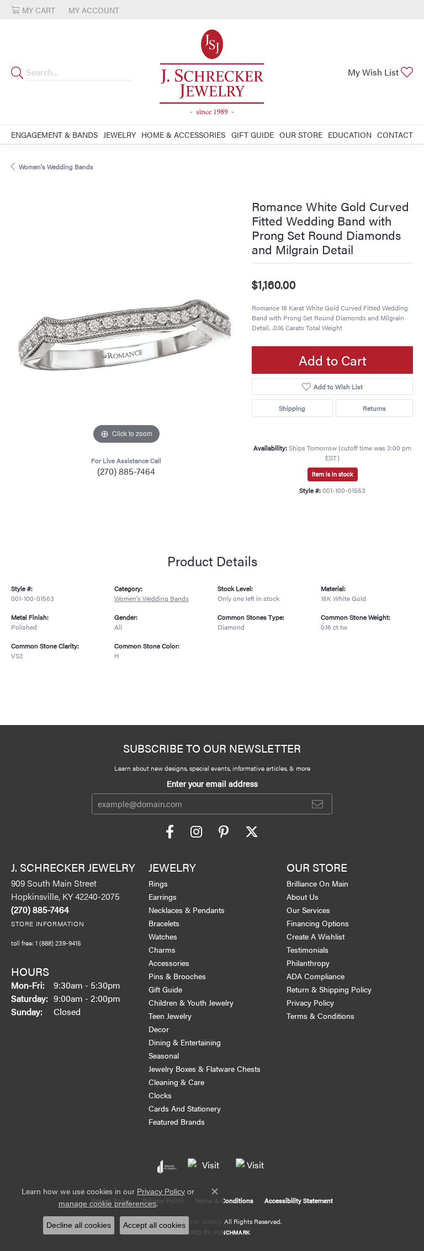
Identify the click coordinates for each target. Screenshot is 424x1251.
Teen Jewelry (170, 1015)
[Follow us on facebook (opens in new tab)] (169, 832)
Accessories (169, 962)
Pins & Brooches (177, 975)
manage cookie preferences (107, 1203)
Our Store (300, 134)
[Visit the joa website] (167, 1166)
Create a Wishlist (315, 936)
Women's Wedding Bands (56, 166)
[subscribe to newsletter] (317, 804)
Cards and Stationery (185, 1108)
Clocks (160, 1094)
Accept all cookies (154, 1225)
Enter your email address (212, 783)
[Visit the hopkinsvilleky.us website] (206, 1166)
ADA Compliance (315, 975)
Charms (162, 949)
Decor (159, 1028)
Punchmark (232, 1232)
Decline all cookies (78, 1225)
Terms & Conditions (320, 1015)
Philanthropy (308, 962)
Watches (163, 936)
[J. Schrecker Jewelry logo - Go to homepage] (211, 72)
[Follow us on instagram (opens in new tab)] (196, 832)
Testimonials (307, 949)
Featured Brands (177, 1121)
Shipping (292, 408)
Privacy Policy (310, 1002)
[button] (33, 9)
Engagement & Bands (54, 134)
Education (350, 134)
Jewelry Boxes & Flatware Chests (205, 1068)
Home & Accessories (183, 134)
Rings (158, 883)
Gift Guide (252, 134)
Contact (395, 134)
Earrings (163, 896)
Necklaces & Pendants (187, 909)
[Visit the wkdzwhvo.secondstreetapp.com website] (251, 1166)
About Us (303, 896)
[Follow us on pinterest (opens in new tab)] (223, 832)
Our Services (308, 909)
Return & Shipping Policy (329, 989)
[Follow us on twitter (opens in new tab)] (252, 832)
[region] (126, 332)
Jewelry (119, 134)
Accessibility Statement (298, 1200)
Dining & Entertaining (185, 1042)
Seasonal (164, 1055)
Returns (374, 408)
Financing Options (318, 922)
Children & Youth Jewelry (191, 1002)
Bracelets (164, 922)
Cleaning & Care (176, 1081)
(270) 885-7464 (126, 471)
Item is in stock (332, 474)
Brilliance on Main (317, 883)
